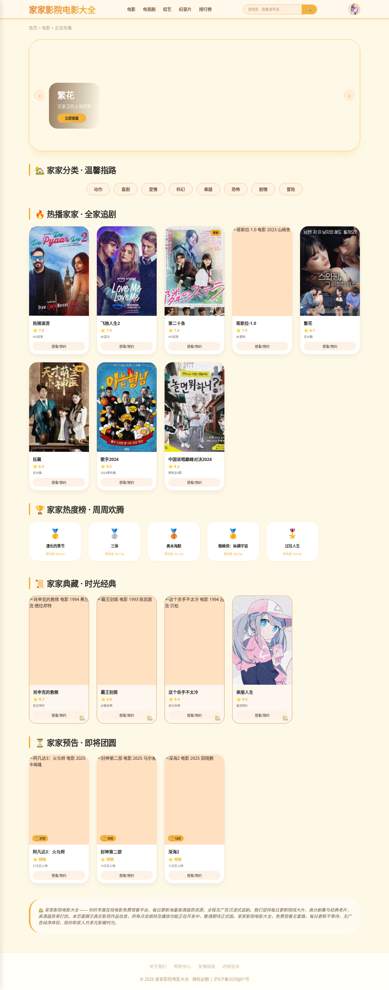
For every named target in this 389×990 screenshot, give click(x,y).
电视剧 (149, 9)
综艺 (167, 9)
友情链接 (206, 966)
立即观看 (72, 118)
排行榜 (205, 9)
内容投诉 (231, 966)
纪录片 (185, 9)
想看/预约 (59, 346)
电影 (131, 9)
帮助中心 (182, 966)
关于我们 (158, 966)
